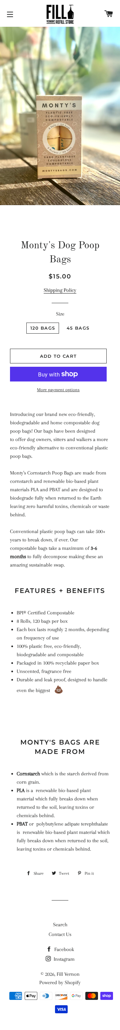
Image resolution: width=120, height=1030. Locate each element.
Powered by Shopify (60, 982)
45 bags (78, 328)
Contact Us (60, 934)
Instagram (63, 959)
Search (60, 925)
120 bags (42, 328)
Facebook (63, 949)
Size (60, 314)
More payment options (58, 389)
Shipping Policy (60, 290)
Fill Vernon (68, 974)
